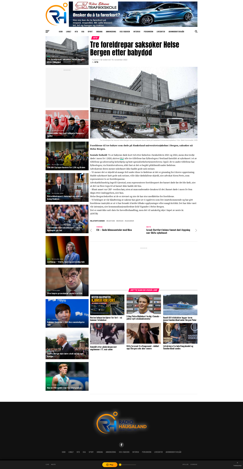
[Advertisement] (67, 89)
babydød (111, 221)
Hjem (61, 31)
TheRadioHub (237, 465)
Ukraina (99, 31)
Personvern (148, 31)
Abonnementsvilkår (176, 31)
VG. (121, 158)
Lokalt (68, 31)
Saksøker (130, 221)
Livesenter (161, 31)
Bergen (120, 221)
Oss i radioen (125, 31)
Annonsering (111, 31)
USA (82, 31)
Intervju (136, 31)
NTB (76, 31)
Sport (90, 31)
